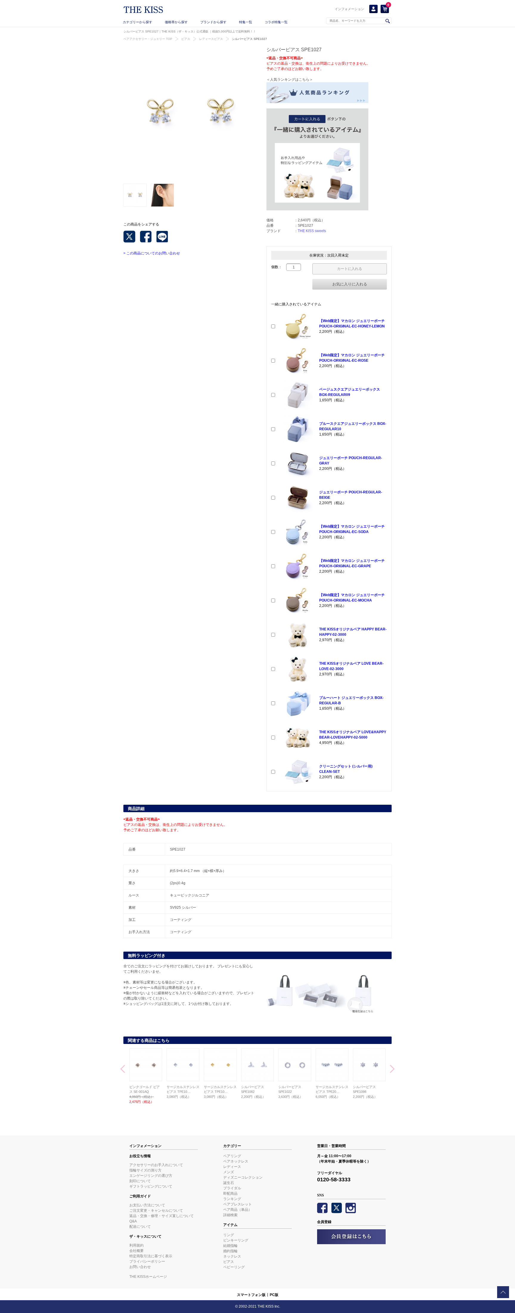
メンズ (228, 1172)
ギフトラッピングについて (150, 1186)
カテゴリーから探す (137, 22)
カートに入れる (349, 269)
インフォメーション (349, 9)
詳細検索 (230, 1215)
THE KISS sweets (312, 231)
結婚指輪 (230, 1246)
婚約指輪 (230, 1251)
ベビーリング (234, 1267)
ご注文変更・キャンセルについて (156, 1210)
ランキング (232, 1199)
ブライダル (232, 1188)
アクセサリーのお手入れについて (156, 1165)
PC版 (274, 1295)
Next (392, 1069)
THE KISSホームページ (148, 1277)
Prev (122, 1069)
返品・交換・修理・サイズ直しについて (161, 1216)
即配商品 (230, 1193)
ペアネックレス (235, 1161)
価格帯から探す (176, 22)
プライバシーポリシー (147, 1261)
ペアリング (232, 1156)
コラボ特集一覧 (276, 22)
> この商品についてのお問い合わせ (151, 253)
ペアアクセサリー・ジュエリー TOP (147, 39)
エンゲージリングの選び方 (150, 1176)
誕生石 (228, 1183)
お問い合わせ (140, 1267)
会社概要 (136, 1251)
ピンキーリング (235, 1240)
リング (228, 1235)
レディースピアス (211, 39)
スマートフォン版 (251, 1295)
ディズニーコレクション (243, 1177)
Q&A (133, 1221)
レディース (232, 1167)
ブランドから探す (213, 22)
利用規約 (136, 1245)
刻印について (140, 1181)
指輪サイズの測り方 (145, 1170)
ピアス (185, 39)
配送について (140, 1227)
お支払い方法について (147, 1205)
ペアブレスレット (237, 1204)
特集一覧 (245, 22)
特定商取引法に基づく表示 (150, 1256)
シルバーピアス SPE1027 (249, 39)
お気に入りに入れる (349, 284)
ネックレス (232, 1256)
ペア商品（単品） (237, 1210)
